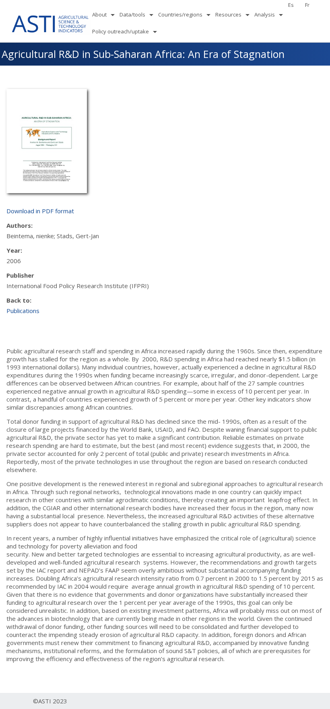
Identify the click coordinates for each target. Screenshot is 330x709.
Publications (22, 311)
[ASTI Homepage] (50, 23)
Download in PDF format (40, 211)
